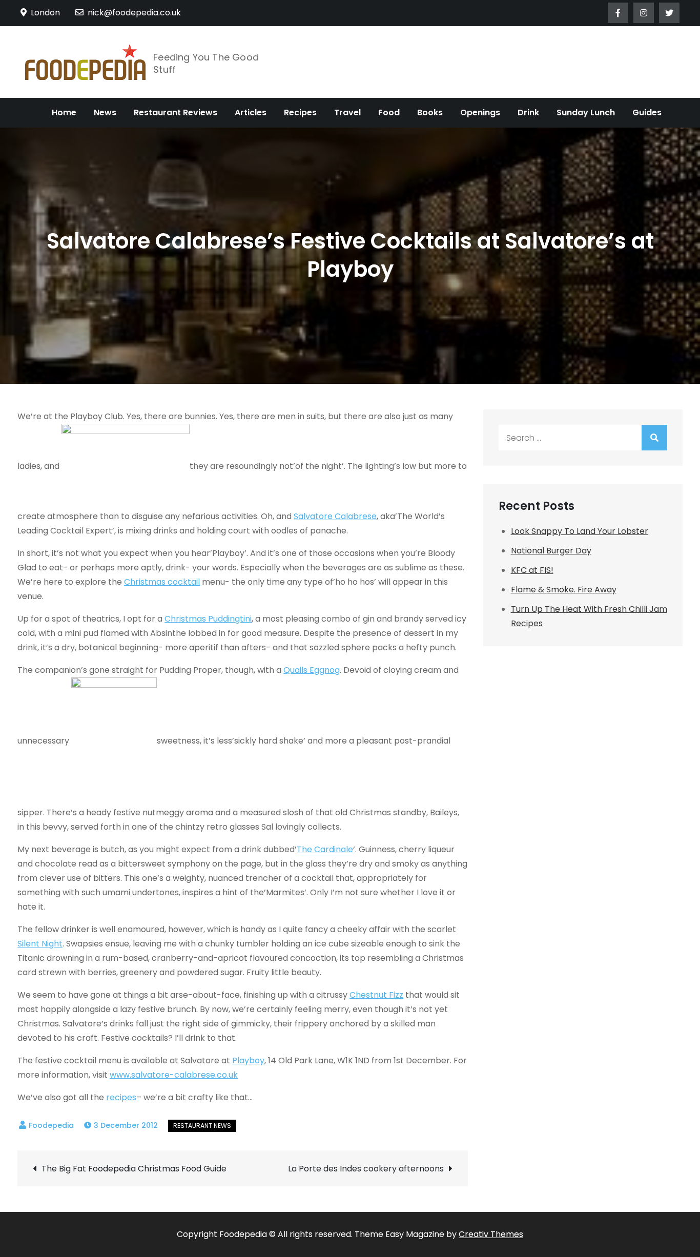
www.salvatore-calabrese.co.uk (174, 1075)
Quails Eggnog (311, 670)
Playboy (248, 1060)
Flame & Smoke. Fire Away (563, 589)
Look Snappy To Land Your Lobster (579, 531)
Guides (647, 112)
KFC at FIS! (532, 570)
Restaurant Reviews (175, 112)
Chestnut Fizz (376, 995)
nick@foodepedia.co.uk (134, 12)
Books (430, 112)
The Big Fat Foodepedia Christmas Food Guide (134, 1168)
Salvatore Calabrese (335, 516)
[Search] (654, 437)
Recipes (300, 112)
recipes (121, 1097)
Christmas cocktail (162, 582)
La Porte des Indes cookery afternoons (366, 1168)
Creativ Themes (491, 1234)
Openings (480, 112)
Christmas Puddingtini (208, 619)
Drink (528, 112)
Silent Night (40, 944)
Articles (250, 112)
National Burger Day (551, 551)
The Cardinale (325, 849)
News (105, 112)
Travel (347, 112)
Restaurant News (202, 1125)
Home (64, 112)
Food (389, 112)
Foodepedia (51, 1125)
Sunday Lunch (586, 112)
